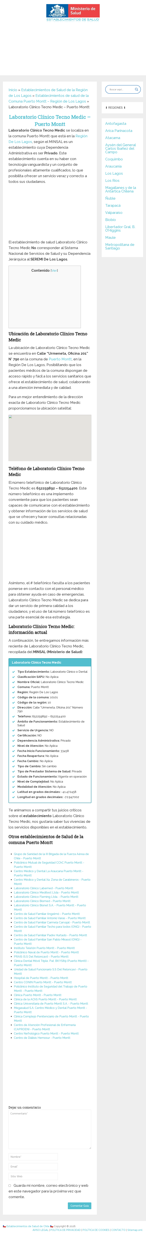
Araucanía (113, 166)
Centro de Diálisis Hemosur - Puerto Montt (42, 1037)
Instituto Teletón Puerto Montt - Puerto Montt (44, 948)
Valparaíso (113, 212)
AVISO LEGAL (40, 1230)
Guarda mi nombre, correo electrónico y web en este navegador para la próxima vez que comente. (48, 1191)
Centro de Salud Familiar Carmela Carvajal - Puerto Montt (52, 922)
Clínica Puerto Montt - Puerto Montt (37, 995)
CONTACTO (118, 1230)
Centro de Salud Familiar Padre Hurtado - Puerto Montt (50, 935)
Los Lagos (114, 173)
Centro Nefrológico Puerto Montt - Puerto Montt (46, 1033)
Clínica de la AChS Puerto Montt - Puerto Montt (45, 999)
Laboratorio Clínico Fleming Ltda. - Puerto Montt (46, 896)
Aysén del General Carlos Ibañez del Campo (120, 148)
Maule (110, 237)
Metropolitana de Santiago (119, 246)
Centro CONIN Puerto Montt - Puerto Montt (43, 982)
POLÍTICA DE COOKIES (96, 1230)
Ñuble (110, 198)
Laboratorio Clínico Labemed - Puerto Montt (43, 888)
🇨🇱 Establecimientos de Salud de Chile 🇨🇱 (28, 1226)
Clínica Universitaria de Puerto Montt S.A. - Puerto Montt (51, 1003)
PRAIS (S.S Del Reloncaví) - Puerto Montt (41, 956)
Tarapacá (113, 205)
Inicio (13, 90)
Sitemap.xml (134, 1230)
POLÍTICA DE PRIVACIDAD (65, 1230)
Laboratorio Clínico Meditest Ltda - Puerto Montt (46, 892)
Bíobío (110, 220)
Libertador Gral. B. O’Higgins (120, 229)
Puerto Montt (60, 359)
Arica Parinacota (118, 131)
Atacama (112, 138)
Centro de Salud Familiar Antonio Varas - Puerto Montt (50, 918)
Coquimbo (114, 159)
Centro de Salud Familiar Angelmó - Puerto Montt (47, 914)
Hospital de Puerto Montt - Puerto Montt (41, 978)
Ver (54, 270)
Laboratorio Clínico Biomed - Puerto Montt (42, 901)
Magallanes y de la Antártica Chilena (120, 189)
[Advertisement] (73, 50)
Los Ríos (112, 180)
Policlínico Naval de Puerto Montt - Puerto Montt (46, 952)
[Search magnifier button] (136, 89)
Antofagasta (115, 123)
